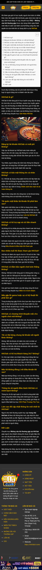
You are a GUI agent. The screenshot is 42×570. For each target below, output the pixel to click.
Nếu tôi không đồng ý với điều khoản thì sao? (20, 72)
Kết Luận (8, 84)
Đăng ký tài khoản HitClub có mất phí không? (19, 40)
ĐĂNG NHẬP (29, 479)
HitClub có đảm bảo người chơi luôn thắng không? (21, 52)
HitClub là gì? (8, 38)
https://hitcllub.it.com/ (32, 545)
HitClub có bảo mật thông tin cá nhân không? (19, 42)
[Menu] (3, 7)
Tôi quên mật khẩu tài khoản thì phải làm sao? (19, 45)
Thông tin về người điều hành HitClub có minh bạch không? (20, 76)
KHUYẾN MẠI (29, 489)
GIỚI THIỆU (8, 509)
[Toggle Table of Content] (36, 34)
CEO (5, 541)
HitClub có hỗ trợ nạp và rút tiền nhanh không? (19, 47)
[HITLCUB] (13, 7)
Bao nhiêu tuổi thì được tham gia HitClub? (18, 50)
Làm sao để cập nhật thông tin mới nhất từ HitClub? (19, 81)
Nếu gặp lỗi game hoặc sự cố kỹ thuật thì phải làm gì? (21, 56)
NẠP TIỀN (28, 482)
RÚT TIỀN (28, 486)
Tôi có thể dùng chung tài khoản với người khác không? (21, 66)
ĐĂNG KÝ (28, 475)
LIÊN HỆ (7, 538)
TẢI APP (28, 493)
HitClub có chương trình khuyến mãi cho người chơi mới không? (19, 61)
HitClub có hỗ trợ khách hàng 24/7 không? (19, 70)
